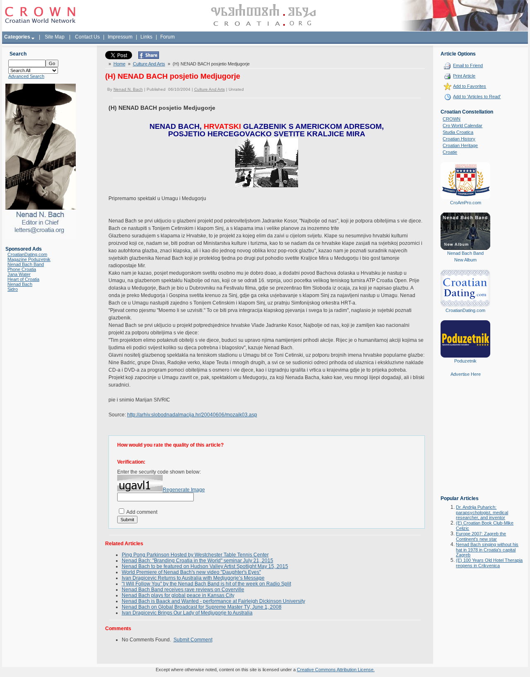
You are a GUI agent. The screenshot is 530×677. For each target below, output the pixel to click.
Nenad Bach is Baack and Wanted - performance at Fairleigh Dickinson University (213, 601)
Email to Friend (468, 65)
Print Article (464, 75)
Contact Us (87, 37)
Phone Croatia (21, 269)
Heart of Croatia (23, 279)
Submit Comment (192, 640)
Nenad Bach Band (25, 264)
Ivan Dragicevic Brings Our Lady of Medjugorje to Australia (187, 613)
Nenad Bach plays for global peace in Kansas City (178, 595)
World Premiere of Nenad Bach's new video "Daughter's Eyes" (191, 572)
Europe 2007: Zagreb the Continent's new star (481, 536)
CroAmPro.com (465, 202)
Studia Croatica (458, 132)
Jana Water (19, 274)
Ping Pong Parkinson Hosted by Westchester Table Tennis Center (195, 555)
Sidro (12, 289)
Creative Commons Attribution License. (336, 669)
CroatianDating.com (27, 254)
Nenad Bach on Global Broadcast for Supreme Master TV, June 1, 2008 (202, 607)
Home (119, 63)
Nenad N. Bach (128, 89)
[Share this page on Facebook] (148, 57)
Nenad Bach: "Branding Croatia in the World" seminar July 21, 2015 (197, 560)
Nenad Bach (19, 284)
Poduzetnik (465, 360)
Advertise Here (465, 374)
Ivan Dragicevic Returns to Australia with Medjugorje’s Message (193, 578)
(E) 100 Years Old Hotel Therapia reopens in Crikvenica (489, 563)
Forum (167, 37)
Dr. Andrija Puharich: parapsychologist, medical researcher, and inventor (482, 512)
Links (146, 37)
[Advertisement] (465, 442)
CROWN (451, 118)
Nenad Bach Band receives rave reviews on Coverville (183, 589)
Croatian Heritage (460, 145)
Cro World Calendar (462, 125)
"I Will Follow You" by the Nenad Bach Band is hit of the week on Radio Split (206, 584)
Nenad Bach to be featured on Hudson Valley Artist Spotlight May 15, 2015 (205, 566)
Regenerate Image (184, 490)
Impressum (120, 37)
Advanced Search (26, 76)
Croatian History (459, 138)
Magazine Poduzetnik (29, 259)
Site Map (55, 37)
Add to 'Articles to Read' (477, 96)
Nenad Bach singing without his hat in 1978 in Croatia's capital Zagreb (487, 549)
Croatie (450, 152)
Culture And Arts (149, 63)
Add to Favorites (469, 86)
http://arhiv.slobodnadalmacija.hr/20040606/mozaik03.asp (192, 415)
